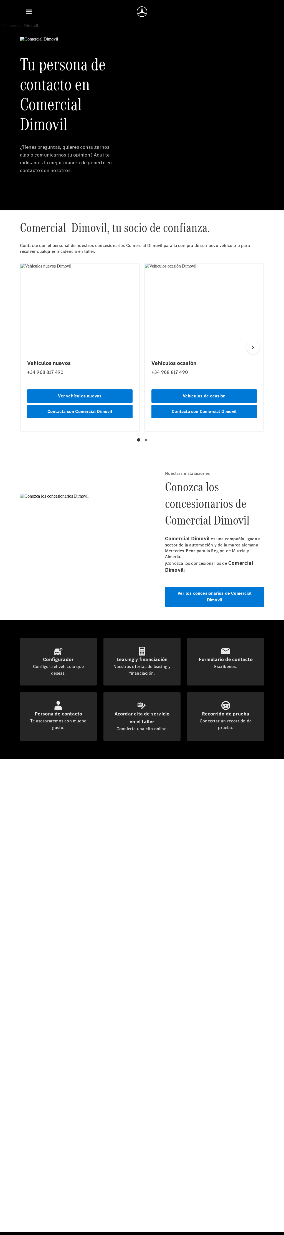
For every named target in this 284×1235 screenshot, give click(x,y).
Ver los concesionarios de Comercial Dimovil (215, 596)
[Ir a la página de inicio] (142, 11)
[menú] (29, 12)
